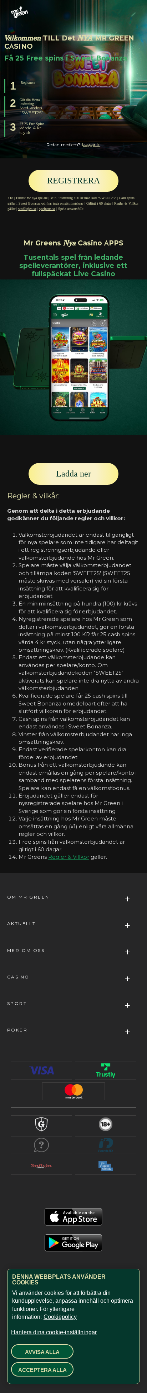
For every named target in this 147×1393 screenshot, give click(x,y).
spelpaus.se (47, 208)
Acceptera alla (42, 1370)
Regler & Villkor (68, 856)
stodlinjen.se (27, 208)
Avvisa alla (42, 1352)
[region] (73, 1326)
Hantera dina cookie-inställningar (54, 1332)
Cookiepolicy (60, 1317)
